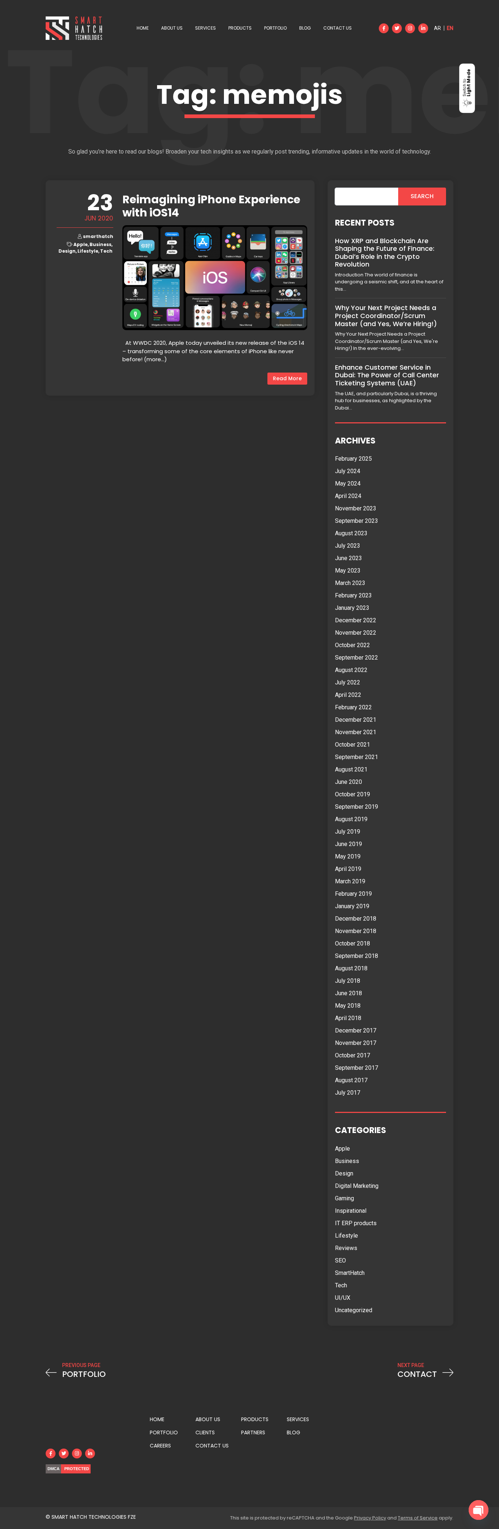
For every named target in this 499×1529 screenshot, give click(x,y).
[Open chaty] (478, 1510)
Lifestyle (87, 251)
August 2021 (351, 769)
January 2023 (352, 607)
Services (205, 28)
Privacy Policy (370, 1517)
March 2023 (350, 582)
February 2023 (353, 595)
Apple (80, 244)
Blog (305, 28)
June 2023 (348, 558)
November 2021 (355, 732)
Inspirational (350, 1210)
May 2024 (348, 483)
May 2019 (348, 856)
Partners (253, 1432)
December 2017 (355, 1030)
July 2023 (347, 545)
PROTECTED (76, 1468)
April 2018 (348, 1018)
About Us (172, 28)
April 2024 (348, 495)
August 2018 (351, 968)
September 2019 (356, 806)
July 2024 (347, 471)
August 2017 (351, 1080)
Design (67, 251)
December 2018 (355, 918)
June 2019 (348, 844)
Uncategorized (353, 1310)
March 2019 (350, 881)
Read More (287, 378)
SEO (340, 1260)
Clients (205, 1432)
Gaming (344, 1198)
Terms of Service (418, 1517)
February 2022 (353, 707)
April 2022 (348, 694)
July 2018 (347, 980)
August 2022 (351, 670)
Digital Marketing (356, 1185)
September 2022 (356, 657)
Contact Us (337, 28)
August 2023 (351, 533)
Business (100, 244)
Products (240, 28)
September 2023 (356, 520)
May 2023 (348, 570)
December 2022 (355, 620)
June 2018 (348, 993)
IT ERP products (356, 1223)
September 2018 (356, 955)
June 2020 (348, 781)
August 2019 (351, 819)
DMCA (53, 1468)
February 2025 (353, 458)
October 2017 (352, 1055)
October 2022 (352, 645)
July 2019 (347, 831)
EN (450, 28)
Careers (160, 1445)
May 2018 (348, 1005)
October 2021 (352, 744)
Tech (106, 251)
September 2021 (356, 757)
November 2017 (355, 1042)
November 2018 (355, 931)
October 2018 (352, 943)
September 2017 (356, 1067)
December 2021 (355, 719)
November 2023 (355, 508)
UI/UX (342, 1297)
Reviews (346, 1248)
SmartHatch (350, 1272)
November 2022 (355, 632)
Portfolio (275, 28)
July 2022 (347, 682)
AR (437, 28)
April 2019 (348, 868)
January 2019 (352, 906)
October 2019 (352, 794)
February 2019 (353, 893)
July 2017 (347, 1092)
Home (143, 28)
